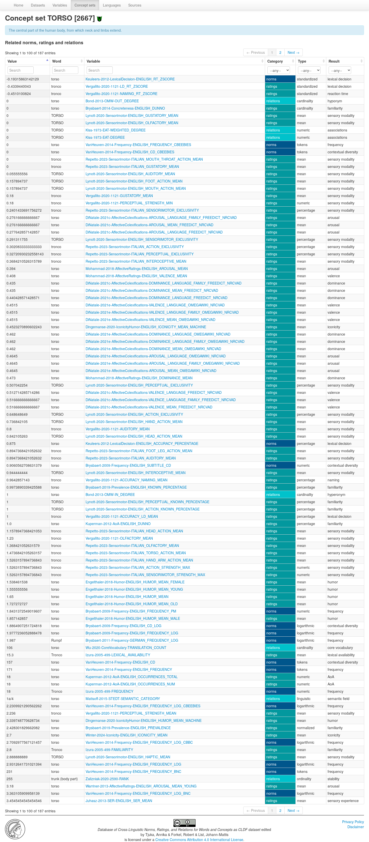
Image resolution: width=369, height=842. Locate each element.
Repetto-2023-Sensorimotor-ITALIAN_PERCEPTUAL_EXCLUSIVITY (140, 253)
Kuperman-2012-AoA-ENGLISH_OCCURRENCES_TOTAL (132, 676)
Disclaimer (355, 826)
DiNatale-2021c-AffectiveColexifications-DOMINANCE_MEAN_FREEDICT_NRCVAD (152, 290)
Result (334, 61)
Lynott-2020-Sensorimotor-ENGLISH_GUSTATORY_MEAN (132, 115)
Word (56, 61)
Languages (112, 5)
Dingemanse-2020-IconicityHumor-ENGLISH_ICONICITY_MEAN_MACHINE (146, 326)
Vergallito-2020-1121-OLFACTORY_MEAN (119, 538)
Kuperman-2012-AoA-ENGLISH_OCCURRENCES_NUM (130, 683)
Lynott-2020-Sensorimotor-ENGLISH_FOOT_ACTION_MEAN (134, 180)
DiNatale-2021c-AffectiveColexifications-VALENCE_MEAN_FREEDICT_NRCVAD (149, 406)
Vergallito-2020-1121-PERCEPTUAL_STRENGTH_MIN (129, 202)
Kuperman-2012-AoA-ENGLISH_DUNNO (118, 523)
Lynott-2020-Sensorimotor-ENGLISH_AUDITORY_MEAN (130, 173)
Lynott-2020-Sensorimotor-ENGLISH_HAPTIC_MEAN (128, 756)
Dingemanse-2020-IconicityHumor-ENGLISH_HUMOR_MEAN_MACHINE (144, 720)
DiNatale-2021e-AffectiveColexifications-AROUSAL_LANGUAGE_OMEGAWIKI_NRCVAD (156, 355)
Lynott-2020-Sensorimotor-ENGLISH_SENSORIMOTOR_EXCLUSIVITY (142, 239)
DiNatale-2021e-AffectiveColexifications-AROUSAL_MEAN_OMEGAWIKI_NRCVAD (151, 370)
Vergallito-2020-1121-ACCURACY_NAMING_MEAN (126, 479)
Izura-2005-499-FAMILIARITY (109, 749)
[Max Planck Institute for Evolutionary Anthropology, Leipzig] (15, 828)
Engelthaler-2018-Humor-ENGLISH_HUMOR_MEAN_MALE (133, 618)
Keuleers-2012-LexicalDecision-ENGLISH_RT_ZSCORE (130, 78)
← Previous (256, 52)
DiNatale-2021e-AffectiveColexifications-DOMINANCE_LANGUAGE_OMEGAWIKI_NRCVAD (158, 334)
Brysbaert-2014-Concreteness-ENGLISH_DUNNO (125, 108)
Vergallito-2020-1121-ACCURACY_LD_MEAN (122, 516)
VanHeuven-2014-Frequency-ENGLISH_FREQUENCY (129, 669)
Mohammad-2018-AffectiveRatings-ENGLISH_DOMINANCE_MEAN (139, 377)
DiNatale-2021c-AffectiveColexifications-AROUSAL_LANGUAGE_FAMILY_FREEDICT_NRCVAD (161, 217)
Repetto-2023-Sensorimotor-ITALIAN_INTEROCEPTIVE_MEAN (136, 261)
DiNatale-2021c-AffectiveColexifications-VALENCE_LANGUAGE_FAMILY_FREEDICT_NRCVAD (161, 399)
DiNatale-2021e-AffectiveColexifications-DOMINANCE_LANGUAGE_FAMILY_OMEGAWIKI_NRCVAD (165, 341)
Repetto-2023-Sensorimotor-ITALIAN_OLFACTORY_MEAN (132, 545)
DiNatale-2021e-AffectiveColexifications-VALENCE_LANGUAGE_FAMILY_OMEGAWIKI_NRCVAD (162, 312)
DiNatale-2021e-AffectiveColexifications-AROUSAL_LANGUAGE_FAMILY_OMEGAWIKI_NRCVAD (163, 363)
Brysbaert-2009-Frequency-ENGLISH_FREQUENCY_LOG (132, 632)
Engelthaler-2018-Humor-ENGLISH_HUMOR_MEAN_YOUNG (134, 589)
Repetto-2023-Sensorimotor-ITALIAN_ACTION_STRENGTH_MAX (138, 567)
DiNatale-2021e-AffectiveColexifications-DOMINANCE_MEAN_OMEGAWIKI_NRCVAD (153, 348)
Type (302, 61)
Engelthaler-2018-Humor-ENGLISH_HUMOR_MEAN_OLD (132, 603)
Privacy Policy (353, 821)
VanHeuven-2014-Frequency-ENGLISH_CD (120, 662)
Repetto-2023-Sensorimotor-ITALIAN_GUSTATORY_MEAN (132, 166)
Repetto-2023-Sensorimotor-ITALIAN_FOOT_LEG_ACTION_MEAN (139, 450)
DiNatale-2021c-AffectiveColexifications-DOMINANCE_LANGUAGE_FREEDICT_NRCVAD (156, 297)
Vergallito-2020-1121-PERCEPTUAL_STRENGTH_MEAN (131, 713)
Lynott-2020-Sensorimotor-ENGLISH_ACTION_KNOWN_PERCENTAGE (143, 508)
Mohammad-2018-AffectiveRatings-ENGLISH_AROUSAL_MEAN (137, 268)
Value (12, 61)
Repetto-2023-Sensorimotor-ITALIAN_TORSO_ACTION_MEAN (136, 552)
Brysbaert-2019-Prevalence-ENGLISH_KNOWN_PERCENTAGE (136, 487)
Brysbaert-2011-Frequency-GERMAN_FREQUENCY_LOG (132, 640)
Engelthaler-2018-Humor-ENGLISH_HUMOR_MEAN (127, 596)
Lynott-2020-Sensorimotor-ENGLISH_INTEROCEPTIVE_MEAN (136, 472)
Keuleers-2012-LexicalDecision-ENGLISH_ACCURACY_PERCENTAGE (142, 443)
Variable (93, 61)
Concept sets (85, 5)
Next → (293, 52)
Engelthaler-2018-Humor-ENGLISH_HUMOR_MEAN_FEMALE (135, 581)
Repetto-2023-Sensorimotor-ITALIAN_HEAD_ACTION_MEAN (134, 530)
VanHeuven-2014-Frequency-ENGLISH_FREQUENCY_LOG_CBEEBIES (143, 705)
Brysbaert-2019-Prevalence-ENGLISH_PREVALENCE (128, 727)
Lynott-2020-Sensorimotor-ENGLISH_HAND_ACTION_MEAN (134, 421)
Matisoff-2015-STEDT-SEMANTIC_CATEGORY (123, 698)
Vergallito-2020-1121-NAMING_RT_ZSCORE (121, 93)
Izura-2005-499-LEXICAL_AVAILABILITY (118, 654)
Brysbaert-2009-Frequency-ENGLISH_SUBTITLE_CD (128, 465)
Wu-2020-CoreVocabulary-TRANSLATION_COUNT (126, 647)
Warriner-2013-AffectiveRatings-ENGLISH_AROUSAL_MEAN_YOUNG (141, 785)
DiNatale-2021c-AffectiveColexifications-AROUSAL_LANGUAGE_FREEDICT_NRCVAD (154, 232)
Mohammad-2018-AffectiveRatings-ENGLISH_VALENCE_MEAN (136, 275)
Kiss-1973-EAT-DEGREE (105, 137)
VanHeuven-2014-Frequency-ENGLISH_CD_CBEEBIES (130, 151)
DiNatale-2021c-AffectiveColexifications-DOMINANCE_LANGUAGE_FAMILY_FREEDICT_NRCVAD (163, 283)
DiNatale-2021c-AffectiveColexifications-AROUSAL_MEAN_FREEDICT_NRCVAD (149, 224)
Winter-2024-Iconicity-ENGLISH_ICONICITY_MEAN (126, 734)
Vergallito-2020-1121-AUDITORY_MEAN (118, 428)
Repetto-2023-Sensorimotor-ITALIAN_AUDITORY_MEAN (131, 457)
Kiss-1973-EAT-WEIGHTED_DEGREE (116, 129)
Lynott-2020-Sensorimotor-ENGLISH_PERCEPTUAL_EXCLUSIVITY (139, 385)
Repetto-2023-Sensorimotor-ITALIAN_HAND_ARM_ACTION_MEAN (139, 560)
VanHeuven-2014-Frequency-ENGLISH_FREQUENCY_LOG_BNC (138, 793)
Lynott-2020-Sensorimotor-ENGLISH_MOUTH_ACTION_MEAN (136, 188)
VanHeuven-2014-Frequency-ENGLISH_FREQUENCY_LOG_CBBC (139, 742)
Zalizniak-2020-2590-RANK (107, 778)
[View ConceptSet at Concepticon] (99, 18)
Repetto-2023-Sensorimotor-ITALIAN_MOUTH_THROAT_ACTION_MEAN (144, 159)
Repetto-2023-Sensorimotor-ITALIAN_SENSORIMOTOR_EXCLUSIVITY (142, 210)
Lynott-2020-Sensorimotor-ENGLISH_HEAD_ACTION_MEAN (134, 436)
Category (275, 61)
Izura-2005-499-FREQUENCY (109, 691)
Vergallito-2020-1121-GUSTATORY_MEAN (119, 195)
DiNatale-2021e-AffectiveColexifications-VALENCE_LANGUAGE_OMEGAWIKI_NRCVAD (155, 304)
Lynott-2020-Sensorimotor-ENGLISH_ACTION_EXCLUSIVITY (134, 414)
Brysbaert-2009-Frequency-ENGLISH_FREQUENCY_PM (131, 611)
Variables (59, 5)
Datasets (38, 5)
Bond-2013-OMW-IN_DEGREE (110, 494)
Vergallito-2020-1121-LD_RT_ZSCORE (117, 86)
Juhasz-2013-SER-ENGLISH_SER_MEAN (119, 800)
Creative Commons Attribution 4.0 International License (199, 839)
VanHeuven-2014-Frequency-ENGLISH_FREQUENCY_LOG (133, 764)
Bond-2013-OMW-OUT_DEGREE (112, 100)
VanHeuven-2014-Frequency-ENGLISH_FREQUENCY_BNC (133, 771)
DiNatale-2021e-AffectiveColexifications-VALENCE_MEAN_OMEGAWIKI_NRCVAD (150, 319)
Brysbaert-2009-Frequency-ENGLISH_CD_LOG (123, 625)
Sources (134, 5)
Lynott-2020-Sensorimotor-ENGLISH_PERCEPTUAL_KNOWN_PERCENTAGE (147, 501)
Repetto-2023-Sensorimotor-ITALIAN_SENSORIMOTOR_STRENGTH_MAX (145, 574)
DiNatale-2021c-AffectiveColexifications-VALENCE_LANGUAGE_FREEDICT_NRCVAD (154, 392)
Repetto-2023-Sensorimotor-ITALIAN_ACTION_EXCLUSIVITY (135, 246)
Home (18, 5)
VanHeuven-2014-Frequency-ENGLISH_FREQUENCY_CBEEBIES (138, 144)
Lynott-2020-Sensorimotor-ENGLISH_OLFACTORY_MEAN (132, 122)
